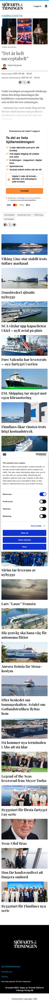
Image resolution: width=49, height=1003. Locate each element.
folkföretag (38, 215)
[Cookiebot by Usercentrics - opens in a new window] (35, 454)
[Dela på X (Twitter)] (24, 82)
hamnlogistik (9, 215)
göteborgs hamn (24, 215)
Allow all (24, 533)
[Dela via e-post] (28, 82)
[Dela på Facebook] (20, 82)
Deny (24, 547)
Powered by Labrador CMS (24, 999)
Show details (36, 526)
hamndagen (9, 219)
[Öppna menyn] (46, 6)
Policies (4, 976)
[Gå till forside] (17, 6)
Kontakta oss (6, 971)
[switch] (42, 501)
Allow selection (24, 540)
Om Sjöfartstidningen (10, 966)
